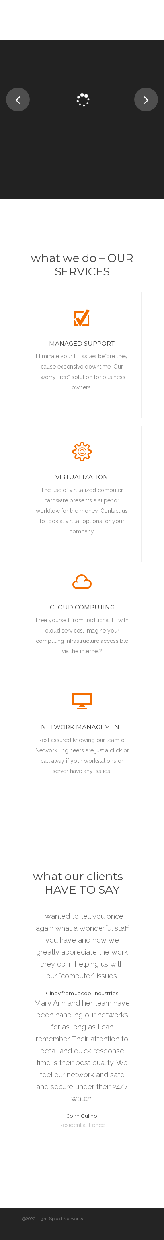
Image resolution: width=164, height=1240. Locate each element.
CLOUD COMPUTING (82, 607)
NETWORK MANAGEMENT (82, 727)
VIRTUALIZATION (81, 477)
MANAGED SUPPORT (82, 343)
